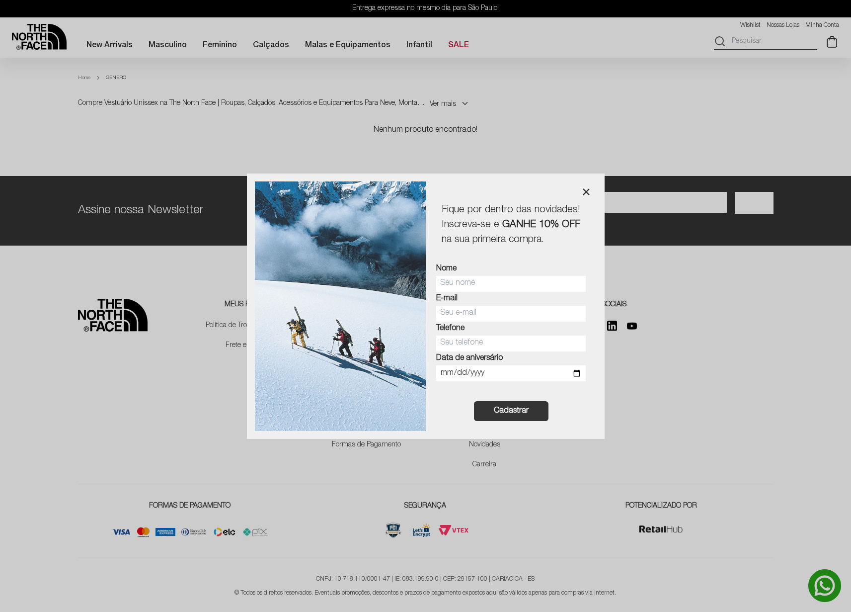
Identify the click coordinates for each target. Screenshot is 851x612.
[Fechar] (586, 191)
